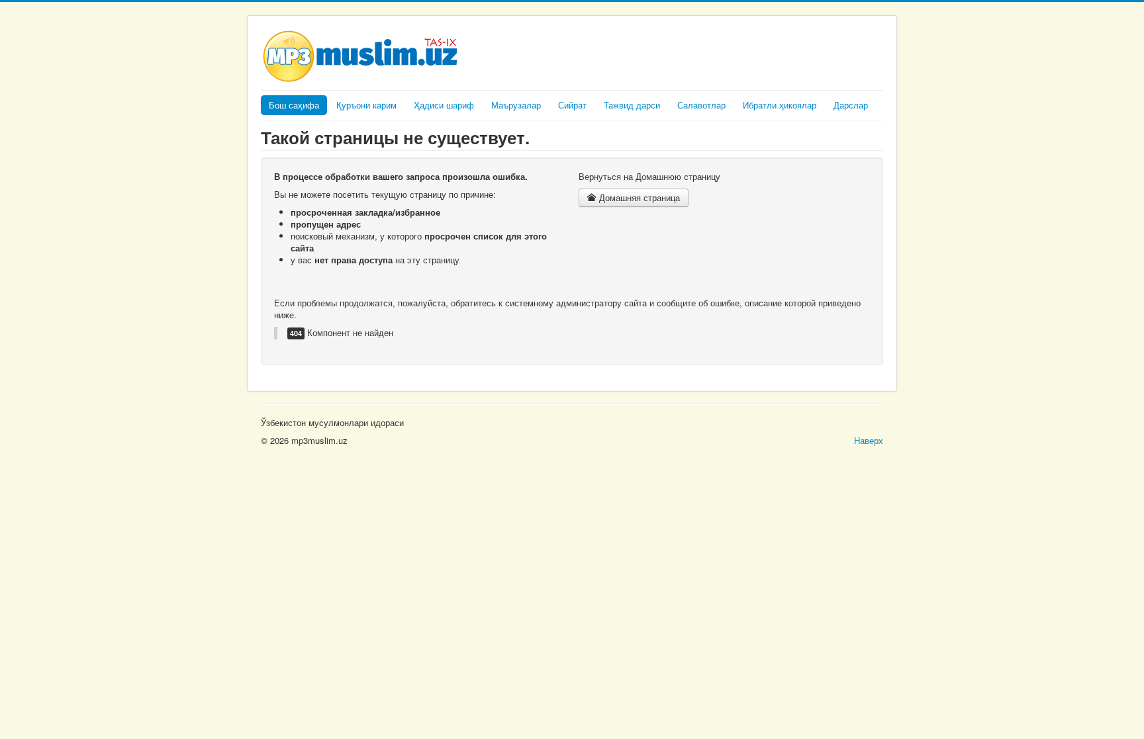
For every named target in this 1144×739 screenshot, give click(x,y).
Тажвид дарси (632, 105)
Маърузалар (516, 105)
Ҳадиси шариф (444, 105)
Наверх (868, 440)
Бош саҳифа (294, 105)
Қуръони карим (366, 105)
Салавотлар (701, 105)
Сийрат (572, 105)
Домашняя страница (638, 197)
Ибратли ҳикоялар (779, 105)
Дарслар (851, 105)
